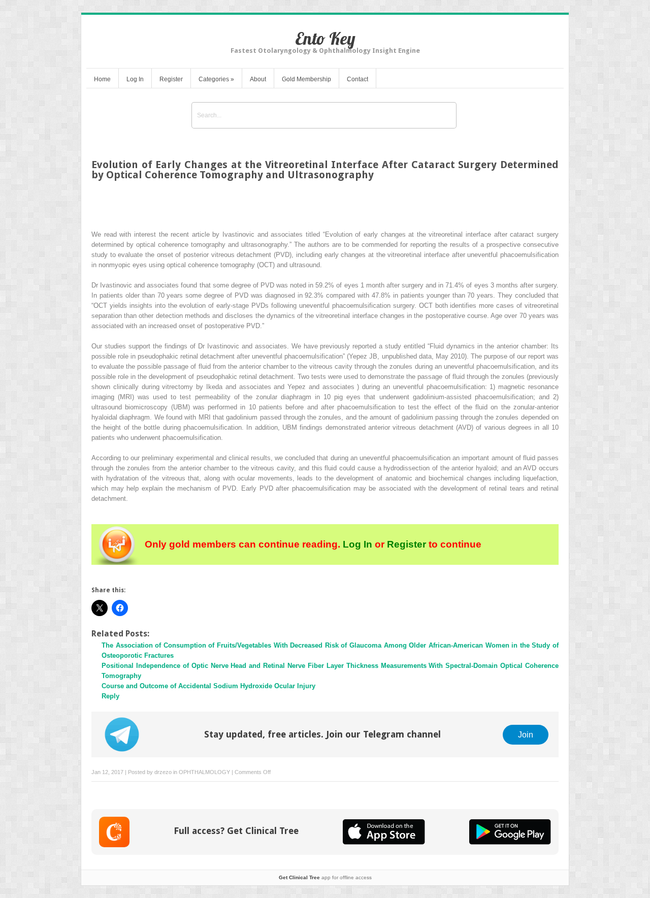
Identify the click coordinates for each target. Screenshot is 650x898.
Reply (110, 696)
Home (102, 79)
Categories (216, 79)
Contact (357, 79)
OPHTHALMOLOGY (204, 772)
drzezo (163, 772)
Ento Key (325, 38)
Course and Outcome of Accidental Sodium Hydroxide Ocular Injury (208, 686)
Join (525, 734)
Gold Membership (306, 79)
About (258, 79)
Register (171, 79)
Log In (135, 79)
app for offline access (325, 877)
